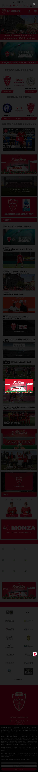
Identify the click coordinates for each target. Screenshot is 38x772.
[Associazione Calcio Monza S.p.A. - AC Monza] (19, 386)
